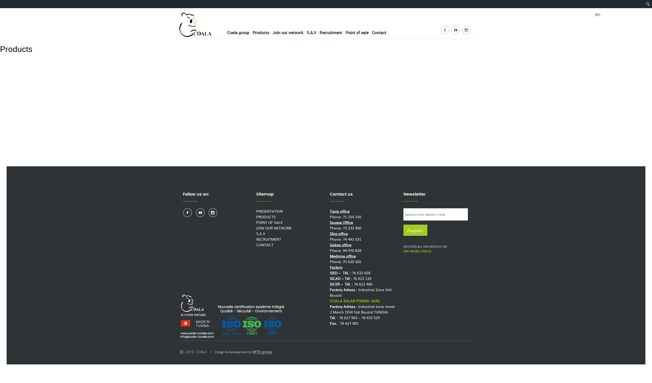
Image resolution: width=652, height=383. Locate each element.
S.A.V (311, 32)
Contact (379, 32)
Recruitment (331, 32)
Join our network (288, 32)
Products (261, 32)
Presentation (269, 211)
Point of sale (357, 32)
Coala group (238, 32)
